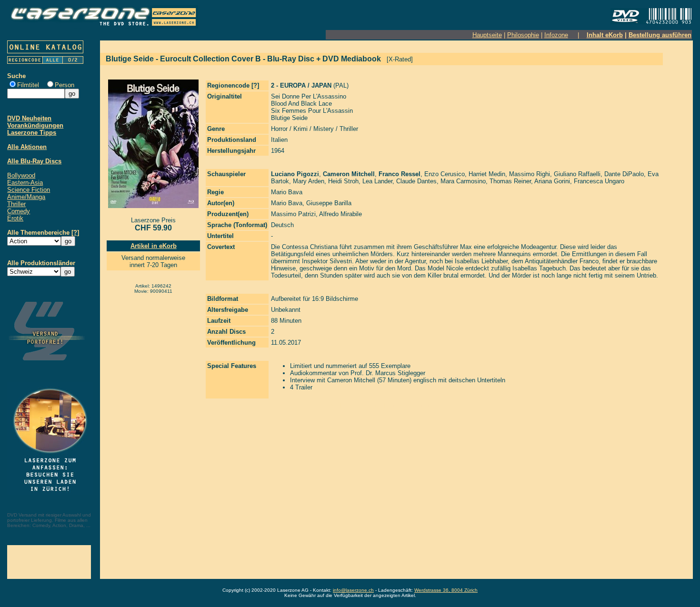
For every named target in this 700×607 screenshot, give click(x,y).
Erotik (15, 218)
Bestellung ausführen (660, 35)
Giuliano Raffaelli (577, 174)
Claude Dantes (416, 181)
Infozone (556, 35)
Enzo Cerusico (444, 174)
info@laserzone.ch (353, 590)
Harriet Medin (487, 174)
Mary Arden (308, 181)
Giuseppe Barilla (328, 203)
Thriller (16, 204)
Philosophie (523, 35)
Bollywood (21, 175)
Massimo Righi (529, 174)
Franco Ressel (399, 174)
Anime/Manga (26, 196)
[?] (75, 232)
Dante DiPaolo (624, 174)
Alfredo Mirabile (340, 214)
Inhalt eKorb (605, 35)
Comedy (18, 211)
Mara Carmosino (463, 181)
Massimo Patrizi (293, 214)
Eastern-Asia (25, 182)
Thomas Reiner (510, 181)
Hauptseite (487, 35)
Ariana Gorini (552, 181)
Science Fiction (28, 189)
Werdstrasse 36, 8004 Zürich (446, 590)
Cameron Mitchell (349, 174)
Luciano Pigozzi (295, 174)
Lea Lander (377, 181)
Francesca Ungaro (599, 181)
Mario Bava (286, 192)
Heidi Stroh (343, 181)
